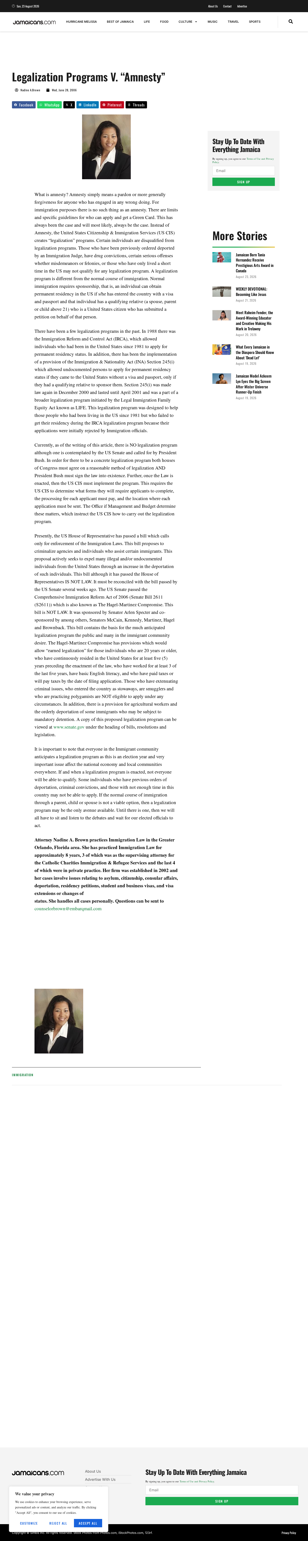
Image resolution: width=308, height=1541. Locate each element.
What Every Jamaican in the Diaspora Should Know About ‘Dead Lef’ (255, 352)
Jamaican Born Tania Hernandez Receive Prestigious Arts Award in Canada (255, 262)
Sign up (243, 181)
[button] (291, 22)
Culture (185, 21)
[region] (58, 1509)
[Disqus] (147, 1269)
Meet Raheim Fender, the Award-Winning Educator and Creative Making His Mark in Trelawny (254, 320)
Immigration (23, 1074)
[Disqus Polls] (147, 1149)
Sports (254, 21)
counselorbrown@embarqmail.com (67, 908)
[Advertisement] (94, 53)
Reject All (58, 1523)
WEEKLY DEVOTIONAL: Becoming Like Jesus (251, 291)
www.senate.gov (69, 727)
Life (147, 21)
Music (213, 21)
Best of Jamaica (120, 21)
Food (164, 21)
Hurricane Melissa (81, 21)
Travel (233, 21)
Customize (29, 1523)
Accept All (88, 1523)
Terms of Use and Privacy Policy (197, 1481)
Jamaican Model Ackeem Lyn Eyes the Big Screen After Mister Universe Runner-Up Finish (253, 384)
